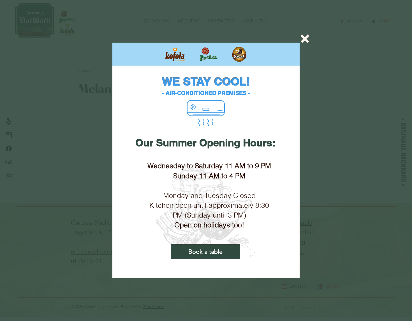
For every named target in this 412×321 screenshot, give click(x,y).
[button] (305, 38)
